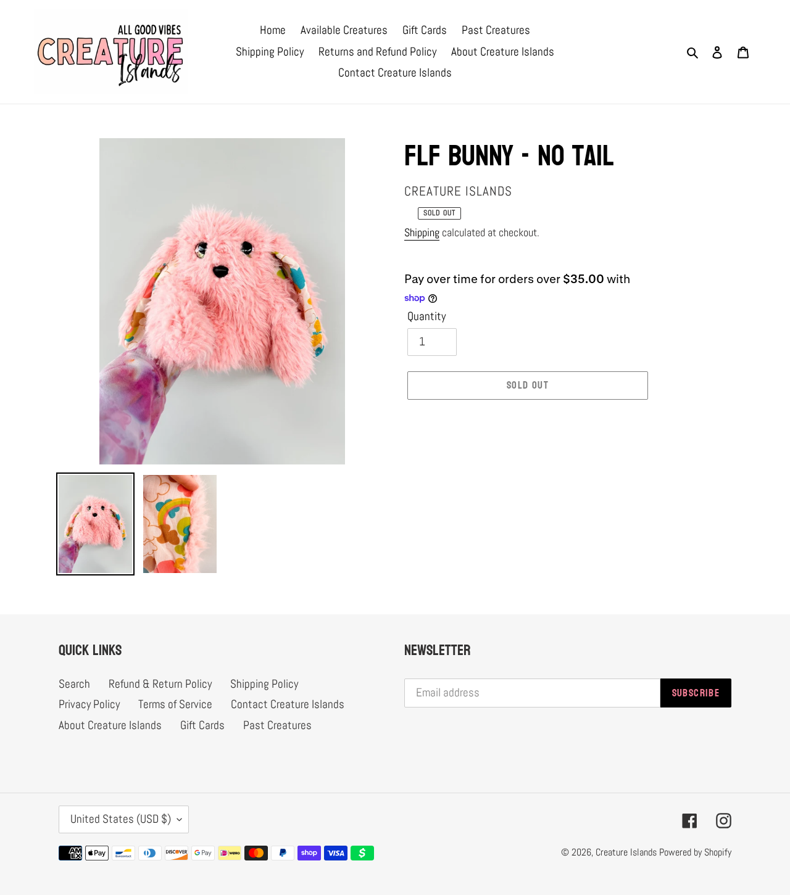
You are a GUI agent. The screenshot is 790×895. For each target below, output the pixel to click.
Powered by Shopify (695, 852)
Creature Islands (626, 852)
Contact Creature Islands (287, 704)
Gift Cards (202, 725)
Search (74, 683)
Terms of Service (175, 704)
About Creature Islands (110, 725)
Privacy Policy (89, 704)
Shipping (421, 232)
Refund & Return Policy (160, 683)
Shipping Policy (264, 683)
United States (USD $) (120, 819)
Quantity (426, 316)
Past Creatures (277, 725)
